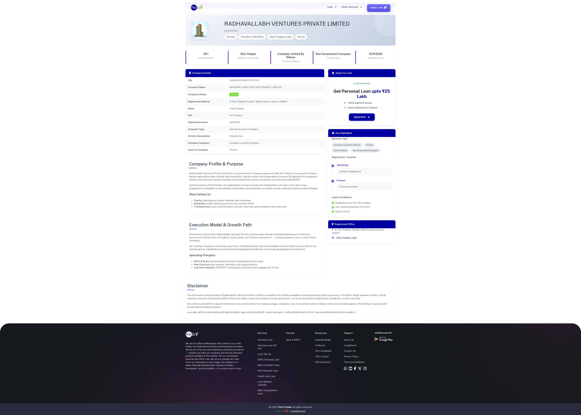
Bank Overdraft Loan (268, 365)
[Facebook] (355, 369)
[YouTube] (350, 369)
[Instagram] (365, 369)
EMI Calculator (323, 362)
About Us (349, 340)
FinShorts (320, 345)
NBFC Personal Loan (268, 359)
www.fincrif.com (298, 411)
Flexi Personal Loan (268, 370)
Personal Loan (265, 340)
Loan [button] (330, 7)
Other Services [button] (350, 7)
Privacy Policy (351, 356)
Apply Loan (376, 7)
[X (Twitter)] (360, 369)
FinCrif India (285, 407)
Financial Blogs (323, 340)
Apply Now (360, 117)
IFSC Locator (322, 356)
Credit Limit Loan (266, 376)
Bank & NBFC (293, 340)
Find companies (323, 351)
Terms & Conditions (354, 362)
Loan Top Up (264, 354)
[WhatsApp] (345, 369)
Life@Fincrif (350, 345)
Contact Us (350, 351)
